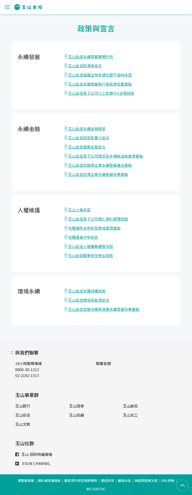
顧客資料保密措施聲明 (80, 480)
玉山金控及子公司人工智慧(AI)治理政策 (101, 93)
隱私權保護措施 (49, 480)
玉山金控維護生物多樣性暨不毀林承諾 (100, 75)
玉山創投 (130, 406)
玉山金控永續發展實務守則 (90, 56)
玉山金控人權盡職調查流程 (90, 246)
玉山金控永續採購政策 (87, 291)
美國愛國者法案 (146, 480)
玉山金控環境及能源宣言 (88, 300)
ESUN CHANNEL (35, 463)
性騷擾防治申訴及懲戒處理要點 (94, 228)
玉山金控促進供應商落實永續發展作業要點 (103, 309)
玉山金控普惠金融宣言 (87, 147)
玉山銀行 (22, 406)
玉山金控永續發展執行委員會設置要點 (100, 84)
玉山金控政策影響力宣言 (88, 138)
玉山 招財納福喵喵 (36, 454)
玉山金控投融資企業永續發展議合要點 (100, 165)
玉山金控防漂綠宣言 (85, 66)
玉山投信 (22, 415)
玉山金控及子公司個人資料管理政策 (98, 219)
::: (12, 352)
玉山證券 (76, 406)
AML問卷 (167, 480)
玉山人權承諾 (79, 210)
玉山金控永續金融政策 (87, 128)
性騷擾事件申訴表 (83, 237)
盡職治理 (124, 480)
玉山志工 (130, 415)
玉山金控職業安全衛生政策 (90, 255)
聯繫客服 (103, 363)
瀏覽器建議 (26, 480)
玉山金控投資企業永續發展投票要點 (98, 174)
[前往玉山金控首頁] (28, 7)
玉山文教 (22, 424)
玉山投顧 (76, 415)
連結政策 (107, 480)
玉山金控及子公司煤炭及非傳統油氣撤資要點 (105, 156)
